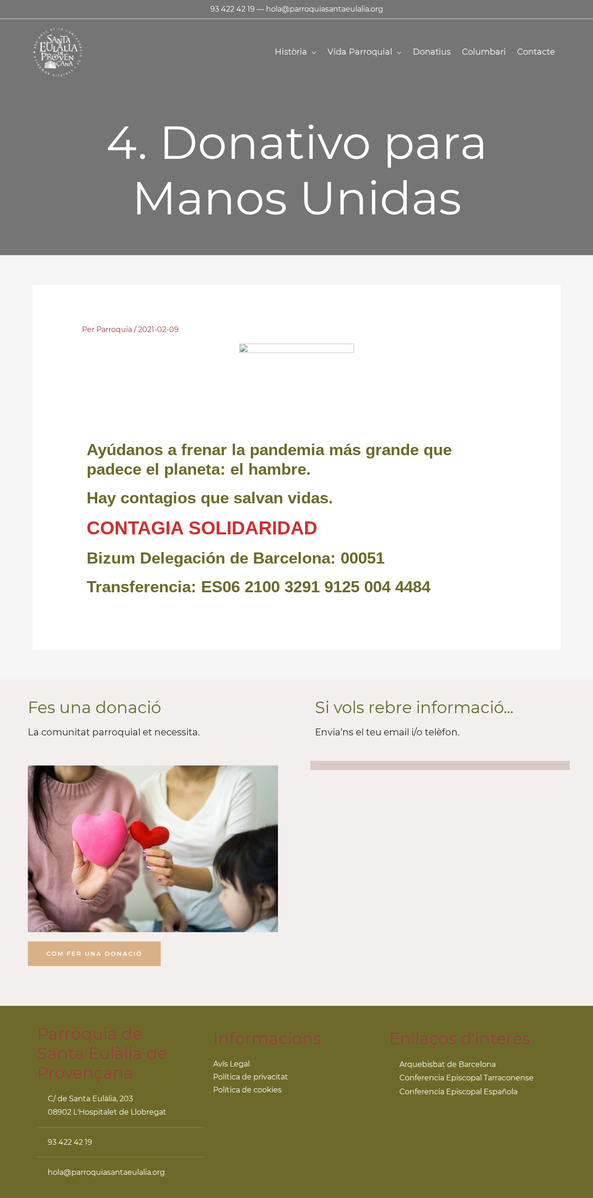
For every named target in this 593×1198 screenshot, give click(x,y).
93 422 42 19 (232, 9)
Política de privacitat (250, 1077)
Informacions (267, 1038)
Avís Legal (231, 1064)
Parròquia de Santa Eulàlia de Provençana (102, 1053)
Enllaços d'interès (459, 1038)
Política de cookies (247, 1089)
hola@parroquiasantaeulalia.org (324, 9)
